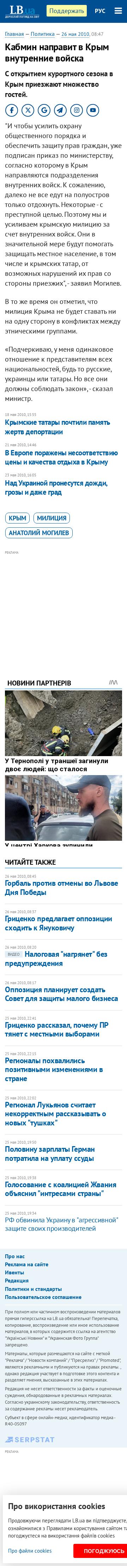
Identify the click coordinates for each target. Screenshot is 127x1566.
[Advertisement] (63, 605)
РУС (100, 11)
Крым (17, 518)
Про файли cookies (30, 1550)
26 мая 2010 (75, 34)
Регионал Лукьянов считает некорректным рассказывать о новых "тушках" (55, 1114)
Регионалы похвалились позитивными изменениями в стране (54, 1069)
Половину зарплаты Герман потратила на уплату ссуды (50, 1153)
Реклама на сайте (26, 1264)
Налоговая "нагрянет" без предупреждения (56, 958)
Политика (43, 33)
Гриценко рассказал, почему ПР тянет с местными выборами (56, 1029)
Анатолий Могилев (39, 533)
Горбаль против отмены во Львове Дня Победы (61, 887)
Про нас (15, 1256)
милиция (51, 518)
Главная (14, 33)
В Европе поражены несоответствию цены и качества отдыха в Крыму (61, 457)
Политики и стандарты (33, 1288)
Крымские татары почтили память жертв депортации (57, 426)
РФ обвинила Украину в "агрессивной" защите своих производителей (61, 1224)
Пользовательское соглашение (43, 1296)
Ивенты (14, 1272)
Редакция (17, 1280)
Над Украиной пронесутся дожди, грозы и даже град (56, 487)
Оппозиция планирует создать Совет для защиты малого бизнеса (61, 994)
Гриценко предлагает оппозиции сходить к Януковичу (58, 923)
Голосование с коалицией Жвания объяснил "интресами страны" (60, 1189)
